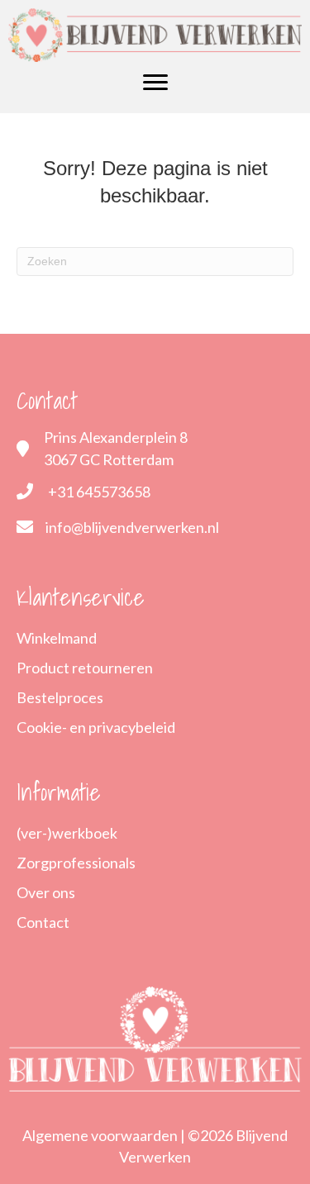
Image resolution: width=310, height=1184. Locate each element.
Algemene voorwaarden (100, 1135)
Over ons (46, 892)
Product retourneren (85, 668)
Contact (43, 922)
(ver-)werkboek (67, 833)
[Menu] (155, 83)
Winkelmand (57, 638)
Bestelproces (60, 697)
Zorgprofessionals (76, 863)
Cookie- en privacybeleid (96, 727)
